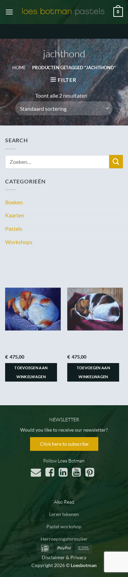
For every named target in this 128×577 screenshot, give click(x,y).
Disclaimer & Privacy (64, 557)
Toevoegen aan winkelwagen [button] (30, 372)
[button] (9, 11)
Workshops (18, 242)
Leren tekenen (64, 514)
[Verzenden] (116, 161)
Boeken (14, 202)
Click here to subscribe (64, 444)
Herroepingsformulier (64, 539)
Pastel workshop (64, 526)
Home (19, 67)
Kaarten (14, 215)
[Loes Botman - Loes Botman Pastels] (63, 12)
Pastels (13, 228)
